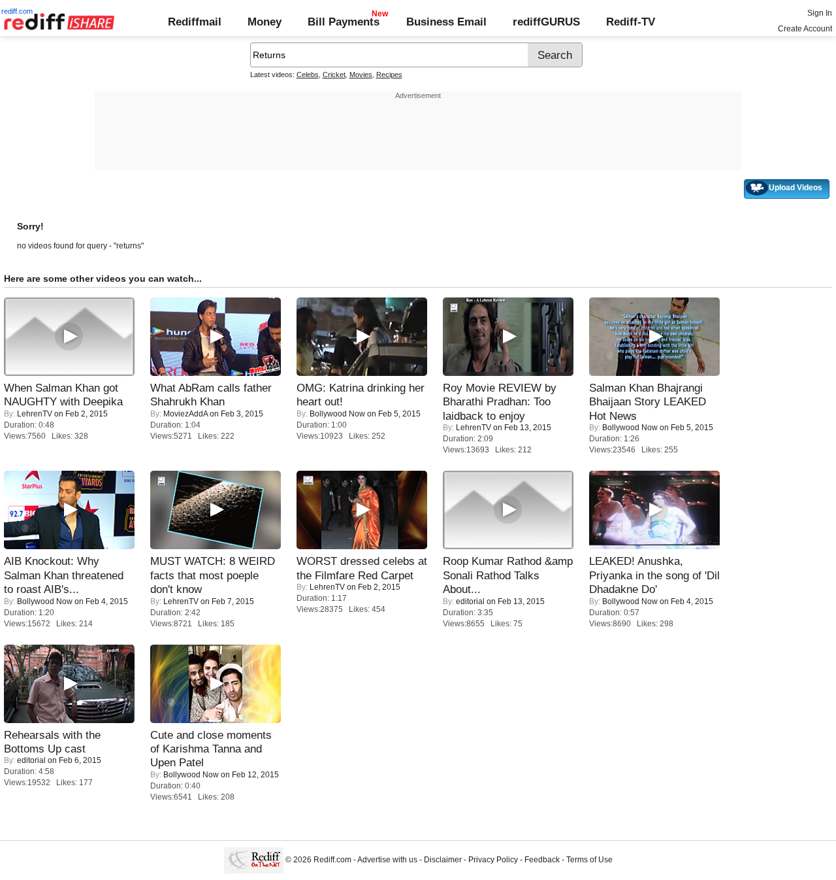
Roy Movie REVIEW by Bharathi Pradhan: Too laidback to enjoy (499, 402)
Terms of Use (589, 860)
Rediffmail (194, 21)
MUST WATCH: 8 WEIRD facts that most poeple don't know (212, 575)
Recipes (389, 74)
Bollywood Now (337, 413)
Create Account (805, 28)
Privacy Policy (493, 860)
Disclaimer (443, 860)
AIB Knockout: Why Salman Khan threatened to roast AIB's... (63, 575)
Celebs (308, 74)
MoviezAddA (185, 413)
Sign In (819, 13)
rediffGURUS (546, 21)
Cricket (334, 74)
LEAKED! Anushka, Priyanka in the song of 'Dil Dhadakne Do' (654, 575)
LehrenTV (34, 413)
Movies (360, 74)
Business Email (446, 21)
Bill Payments (343, 21)
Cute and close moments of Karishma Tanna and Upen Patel (211, 749)
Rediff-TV (630, 21)
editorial (470, 601)
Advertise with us (387, 860)
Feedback (542, 860)
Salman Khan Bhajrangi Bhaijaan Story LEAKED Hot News (647, 402)
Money (264, 21)
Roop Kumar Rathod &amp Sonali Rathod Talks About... (508, 575)
